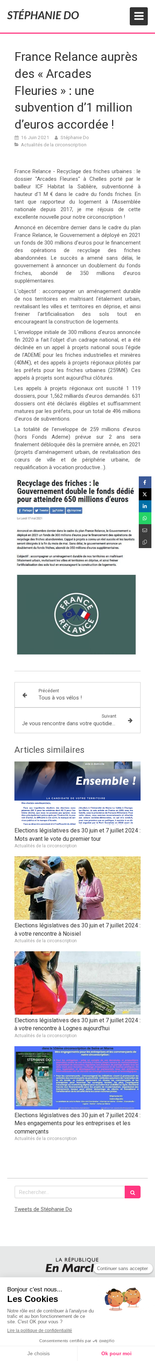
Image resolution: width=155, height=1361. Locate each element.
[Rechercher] (133, 1192)
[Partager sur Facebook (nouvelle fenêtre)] (145, 482)
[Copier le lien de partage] (145, 542)
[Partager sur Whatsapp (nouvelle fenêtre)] (145, 518)
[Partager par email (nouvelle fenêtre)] (145, 530)
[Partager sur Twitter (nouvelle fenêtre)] (145, 494)
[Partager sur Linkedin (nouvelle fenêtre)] (145, 506)
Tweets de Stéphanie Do (43, 1209)
